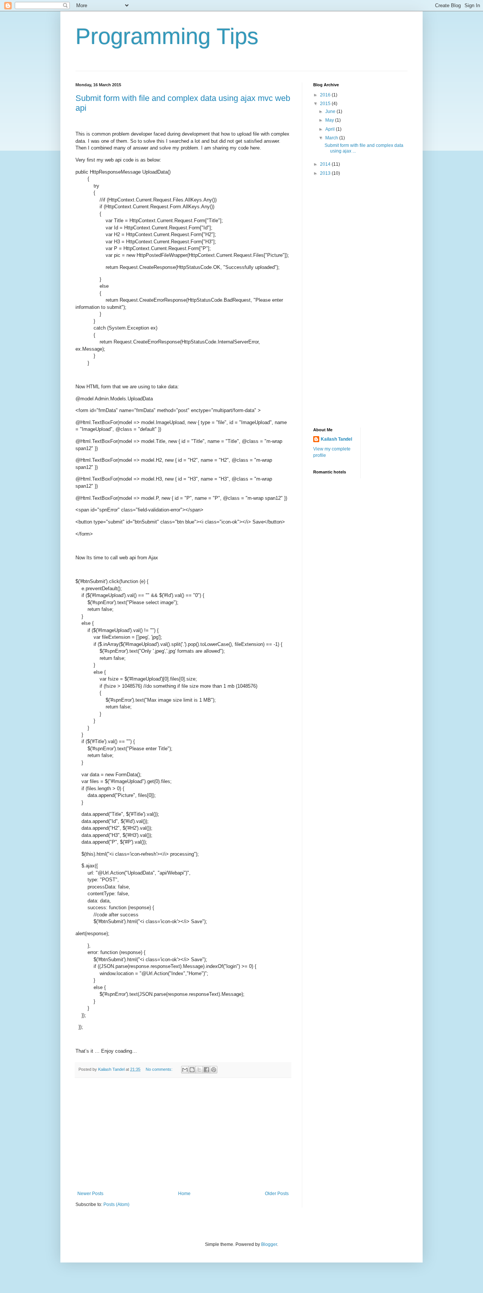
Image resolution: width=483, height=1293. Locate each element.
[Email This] (185, 1069)
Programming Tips (166, 36)
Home (184, 1193)
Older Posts (277, 1193)
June (331, 111)
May (330, 120)
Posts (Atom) (116, 1204)
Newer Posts (90, 1193)
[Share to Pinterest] (213, 1069)
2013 (326, 173)
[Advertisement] (183, 1134)
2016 (326, 95)
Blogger (269, 1244)
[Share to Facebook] (206, 1069)
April (330, 129)
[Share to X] (199, 1069)
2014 (326, 164)
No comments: (160, 1069)
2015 (326, 103)
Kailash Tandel (336, 439)
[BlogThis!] (192, 1069)
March (332, 137)
